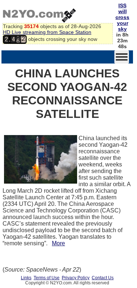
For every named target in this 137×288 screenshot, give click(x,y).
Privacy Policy (76, 277)
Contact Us (103, 277)
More (58, 243)
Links (26, 277)
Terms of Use (47, 277)
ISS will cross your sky (122, 17)
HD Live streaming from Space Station (47, 32)
